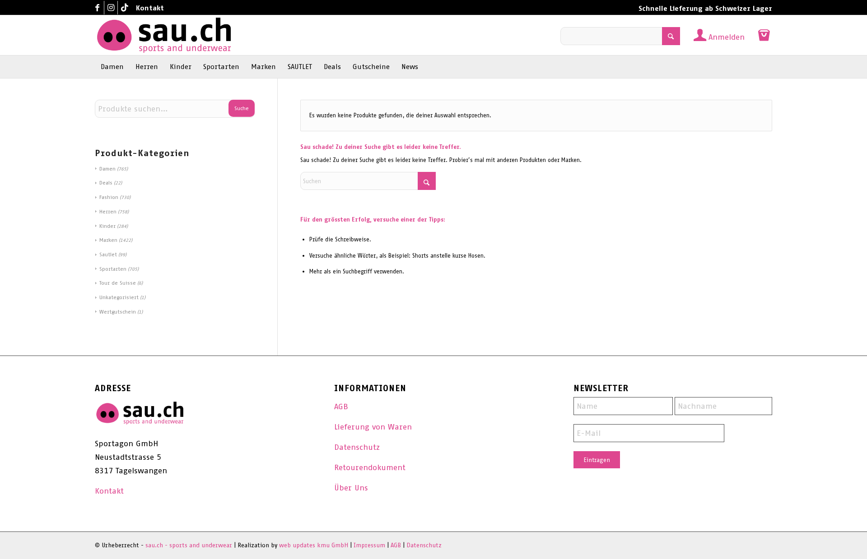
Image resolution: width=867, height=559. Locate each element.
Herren (108, 211)
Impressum (369, 545)
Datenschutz (357, 447)
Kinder (107, 226)
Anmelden (727, 37)
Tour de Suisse (117, 283)
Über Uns (351, 488)
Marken (108, 240)
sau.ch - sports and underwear (188, 545)
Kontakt (150, 8)
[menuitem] (147, 8)
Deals (105, 183)
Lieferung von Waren (373, 427)
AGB (341, 406)
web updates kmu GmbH (313, 545)
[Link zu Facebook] (97, 7)
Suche (241, 108)
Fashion (108, 197)
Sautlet (108, 254)
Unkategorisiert (119, 297)
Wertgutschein (117, 312)
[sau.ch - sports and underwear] (164, 35)
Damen (107, 169)
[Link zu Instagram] (110, 7)
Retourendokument (370, 467)
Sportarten (112, 269)
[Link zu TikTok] (124, 7)
